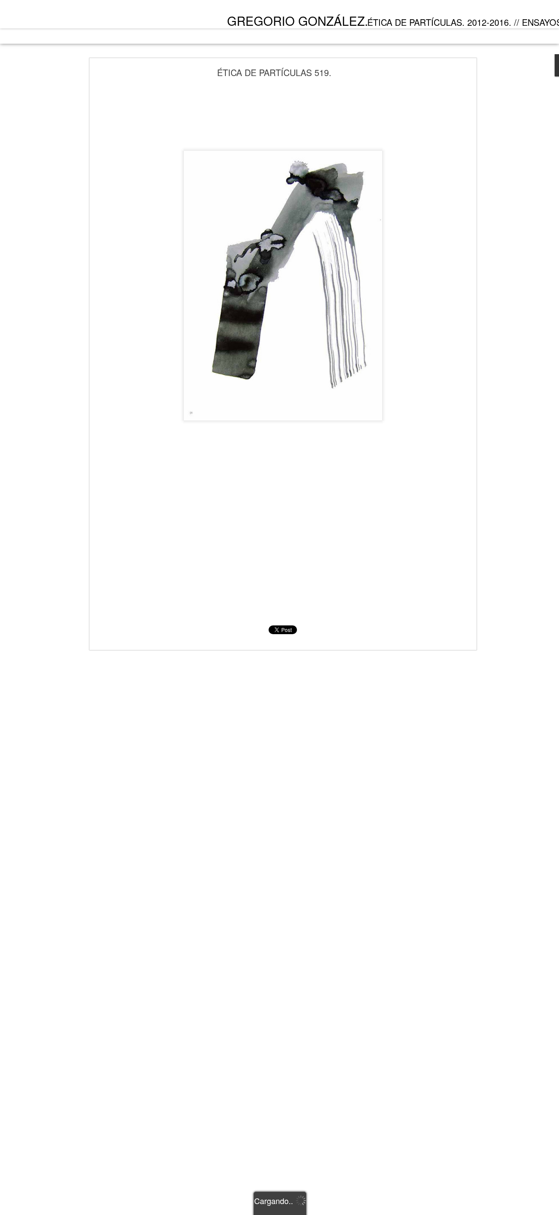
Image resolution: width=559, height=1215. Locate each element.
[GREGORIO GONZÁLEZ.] (79, 16)
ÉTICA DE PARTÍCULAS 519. (274, 72)
